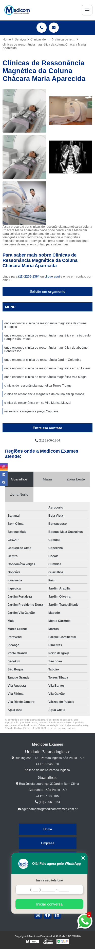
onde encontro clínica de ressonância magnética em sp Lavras (47, 368)
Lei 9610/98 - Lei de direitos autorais (54, 728)
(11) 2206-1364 (29, 276)
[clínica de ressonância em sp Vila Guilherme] (71, 111)
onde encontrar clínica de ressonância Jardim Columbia (42, 360)
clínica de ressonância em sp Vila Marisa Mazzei (37, 403)
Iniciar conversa (49, 904)
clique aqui (52, 276)
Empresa (47, 843)
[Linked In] (57, 915)
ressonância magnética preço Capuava (31, 411)
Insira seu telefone (49, 880)
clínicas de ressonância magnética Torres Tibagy (37, 385)
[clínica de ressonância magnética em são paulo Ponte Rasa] (24, 157)
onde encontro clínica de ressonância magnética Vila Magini (45, 377)
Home (47, 829)
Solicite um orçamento (47, 291)
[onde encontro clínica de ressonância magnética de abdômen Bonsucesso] (24, 203)
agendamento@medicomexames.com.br (49, 809)
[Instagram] (38, 915)
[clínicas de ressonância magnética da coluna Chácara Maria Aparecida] (71, 157)
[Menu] (87, 10)
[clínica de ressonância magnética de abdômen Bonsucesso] (24, 111)
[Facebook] (47, 915)
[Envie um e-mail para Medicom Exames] (54, 28)
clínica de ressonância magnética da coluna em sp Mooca (44, 394)
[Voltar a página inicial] (17, 10)
